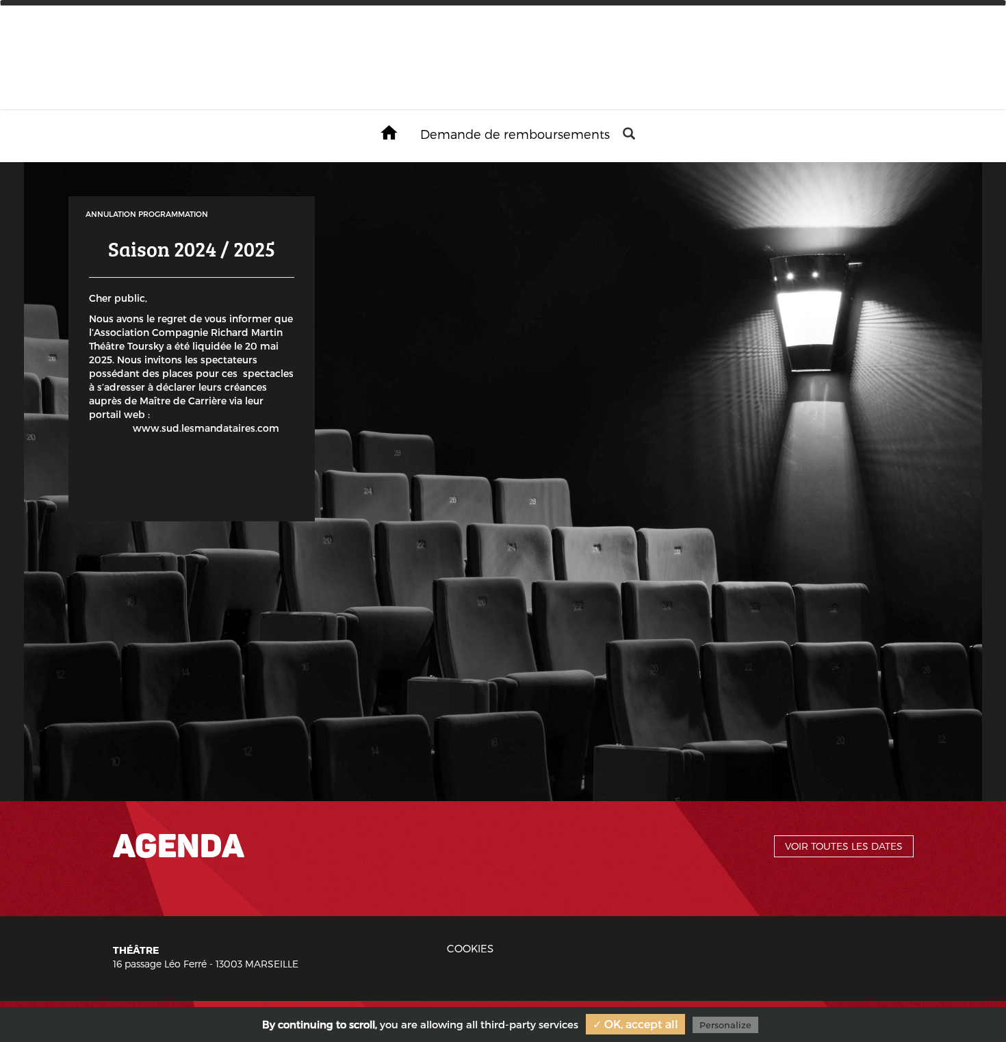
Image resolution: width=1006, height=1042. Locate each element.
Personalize (725, 1024)
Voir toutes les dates (844, 846)
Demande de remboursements (515, 134)
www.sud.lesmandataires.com (191, 428)
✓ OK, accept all (635, 1023)
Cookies (470, 948)
